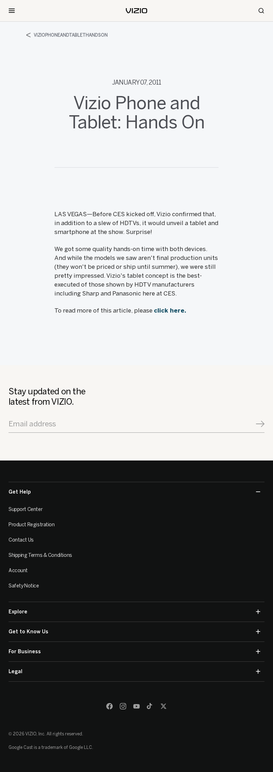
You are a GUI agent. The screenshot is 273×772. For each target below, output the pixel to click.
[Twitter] (163, 706)
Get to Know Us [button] (28, 632)
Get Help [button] (20, 492)
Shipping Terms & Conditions (40, 555)
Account (18, 571)
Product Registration (32, 525)
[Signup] (260, 424)
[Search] (261, 10)
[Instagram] (123, 706)
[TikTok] (150, 706)
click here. (170, 310)
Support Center (25, 509)
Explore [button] (18, 612)
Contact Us (21, 540)
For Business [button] (25, 652)
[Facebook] (109, 706)
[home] (136, 11)
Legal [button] (15, 672)
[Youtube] (136, 706)
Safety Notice (24, 586)
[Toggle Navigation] (11, 10)
